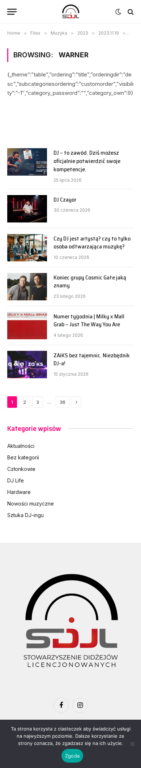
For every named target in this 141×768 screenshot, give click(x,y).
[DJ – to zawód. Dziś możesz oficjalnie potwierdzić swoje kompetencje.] (27, 162)
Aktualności (20, 446)
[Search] (130, 12)
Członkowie (21, 469)
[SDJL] (70, 11)
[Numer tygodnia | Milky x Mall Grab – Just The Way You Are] (27, 325)
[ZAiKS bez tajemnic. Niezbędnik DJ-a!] (27, 364)
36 (62, 402)
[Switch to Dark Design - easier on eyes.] (118, 12)
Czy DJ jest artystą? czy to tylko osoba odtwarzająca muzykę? (92, 242)
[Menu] (12, 12)
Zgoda (72, 756)
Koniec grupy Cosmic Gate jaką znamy (90, 281)
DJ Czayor (65, 199)
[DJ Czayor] (27, 208)
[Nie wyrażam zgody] (132, 743)
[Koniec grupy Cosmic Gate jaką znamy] (27, 286)
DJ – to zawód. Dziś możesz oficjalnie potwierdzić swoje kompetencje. (87, 161)
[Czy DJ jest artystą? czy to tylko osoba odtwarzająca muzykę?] (27, 247)
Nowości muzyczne (30, 503)
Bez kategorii (23, 457)
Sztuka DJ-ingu (25, 515)
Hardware (19, 492)
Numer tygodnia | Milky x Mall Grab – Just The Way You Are (89, 320)
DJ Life (15, 480)
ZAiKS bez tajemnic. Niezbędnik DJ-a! (92, 359)
